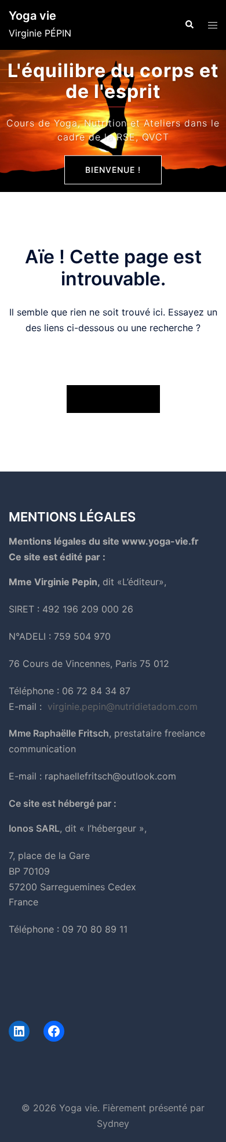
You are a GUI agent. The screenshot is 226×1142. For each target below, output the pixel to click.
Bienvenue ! (113, 170)
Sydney (113, 1123)
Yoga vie (32, 16)
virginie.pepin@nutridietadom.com (123, 706)
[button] (189, 25)
